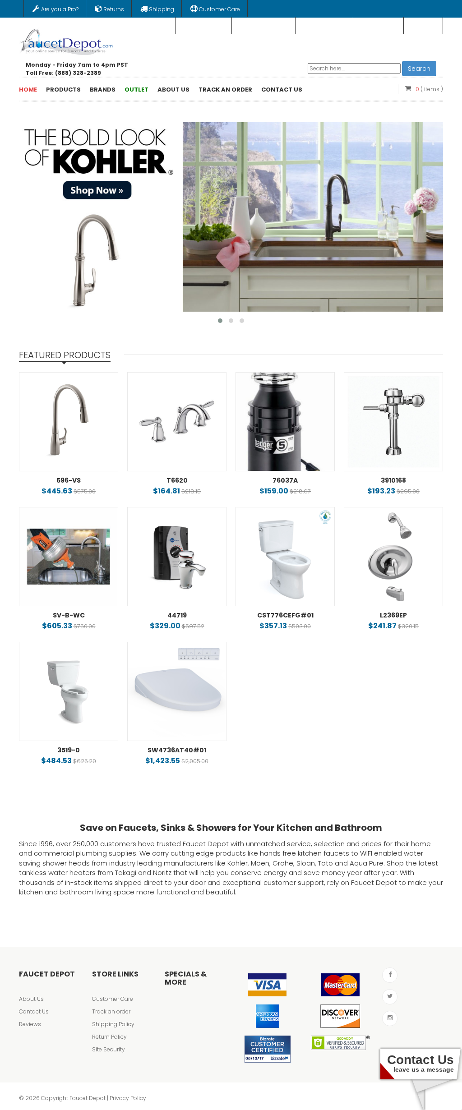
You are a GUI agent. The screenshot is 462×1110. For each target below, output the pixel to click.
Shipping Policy (113, 1024)
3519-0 (68, 750)
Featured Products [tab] (65, 355)
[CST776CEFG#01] (285, 556)
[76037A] (285, 421)
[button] (220, 320)
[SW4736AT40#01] (176, 691)
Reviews (30, 1024)
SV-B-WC (69, 615)
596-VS (68, 480)
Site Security (108, 1049)
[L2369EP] (393, 556)
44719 (177, 615)
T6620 (177, 480)
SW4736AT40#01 (177, 750)
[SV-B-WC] (68, 556)
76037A (285, 480)
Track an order (111, 1011)
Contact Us (34, 1011)
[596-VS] (68, 421)
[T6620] (176, 421)
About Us (31, 999)
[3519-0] (68, 691)
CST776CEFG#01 (285, 615)
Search (419, 68)
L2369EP (393, 615)
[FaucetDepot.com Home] (67, 40)
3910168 (393, 480)
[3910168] (393, 421)
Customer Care (112, 999)
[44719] (176, 556)
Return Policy (109, 1037)
